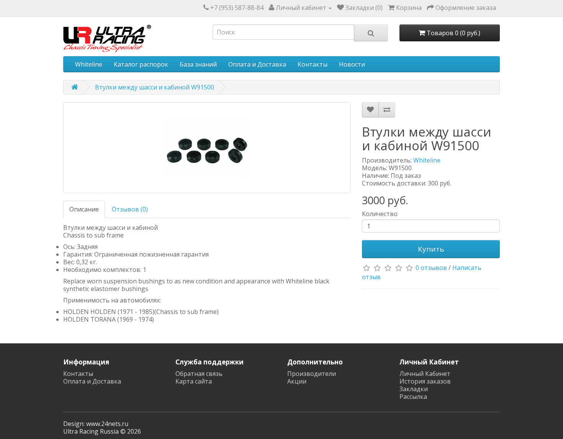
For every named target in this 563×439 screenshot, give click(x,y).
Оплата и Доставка (257, 64)
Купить (431, 249)
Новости (352, 64)
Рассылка (413, 396)
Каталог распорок (141, 64)
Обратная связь (199, 373)
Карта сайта (193, 381)
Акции (296, 381)
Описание (84, 209)
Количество (380, 214)
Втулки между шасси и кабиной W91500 (154, 87)
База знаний (198, 64)
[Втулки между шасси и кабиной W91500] (206, 147)
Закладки (413, 389)
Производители (311, 373)
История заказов (425, 381)
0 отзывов (431, 268)
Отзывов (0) (130, 209)
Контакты (312, 64)
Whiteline (88, 64)
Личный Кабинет (424, 373)
